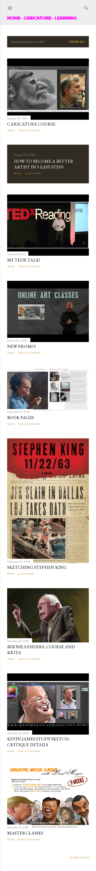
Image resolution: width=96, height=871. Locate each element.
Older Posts (79, 857)
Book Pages (20, 417)
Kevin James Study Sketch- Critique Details (38, 741)
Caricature (37, 18)
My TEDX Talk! (23, 260)
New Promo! (21, 346)
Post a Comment (29, 130)
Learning (66, 18)
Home (13, 18)
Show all (77, 41)
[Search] (86, 7)
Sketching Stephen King (37, 567)
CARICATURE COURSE (31, 124)
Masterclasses (25, 833)
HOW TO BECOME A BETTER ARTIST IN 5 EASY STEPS (43, 164)
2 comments (33, 173)
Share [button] (11, 130)
